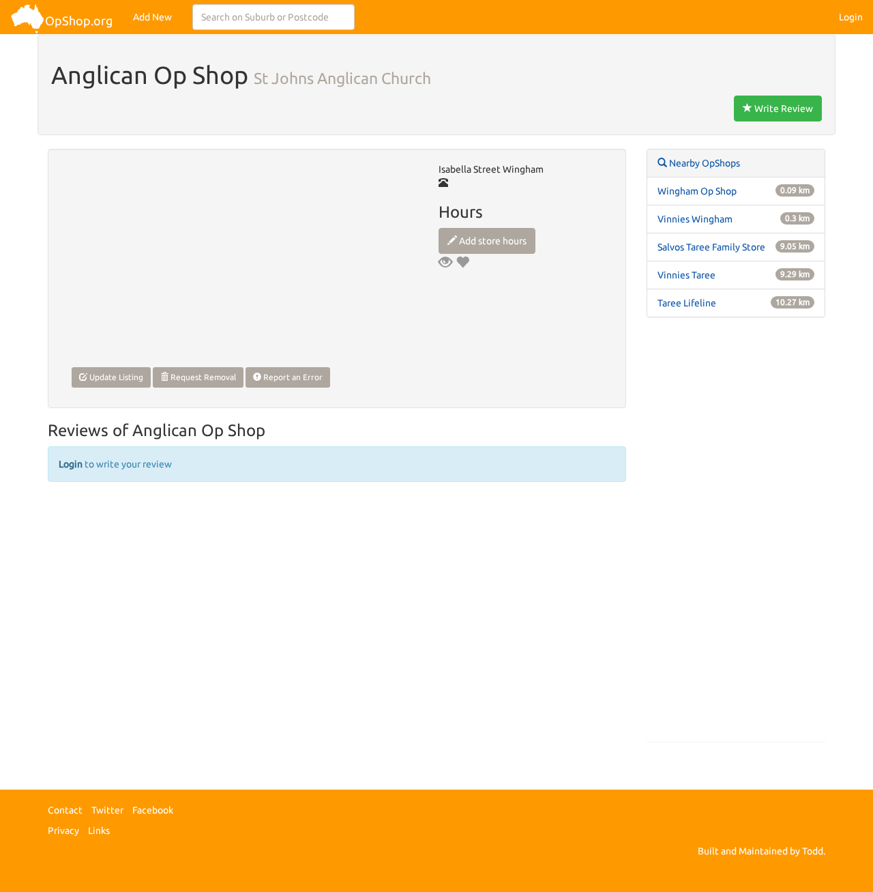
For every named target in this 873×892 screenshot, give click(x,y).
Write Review (782, 108)
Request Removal (202, 377)
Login (851, 17)
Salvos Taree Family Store (711, 247)
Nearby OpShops (703, 163)
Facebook (152, 810)
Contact (65, 810)
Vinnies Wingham (695, 219)
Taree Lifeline (686, 303)
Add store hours (492, 240)
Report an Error (292, 377)
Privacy (63, 830)
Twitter (107, 810)
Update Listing (115, 377)
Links (99, 830)
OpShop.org (79, 20)
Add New (152, 17)
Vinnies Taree (686, 275)
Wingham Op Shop (697, 191)
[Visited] (445, 262)
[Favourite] (462, 262)
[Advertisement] (736, 536)
